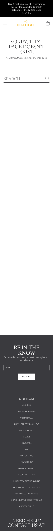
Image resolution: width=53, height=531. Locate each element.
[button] (5, 23)
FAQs (26, 449)
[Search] (47, 78)
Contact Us (26, 443)
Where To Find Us (26, 506)
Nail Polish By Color (26, 411)
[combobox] (26, 79)
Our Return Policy (26, 468)
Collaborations (26, 430)
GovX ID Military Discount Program (26, 500)
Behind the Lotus (26, 399)
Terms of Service (26, 455)
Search (26, 437)
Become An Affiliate (26, 474)
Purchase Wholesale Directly (26, 487)
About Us (26, 405)
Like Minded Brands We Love (26, 424)
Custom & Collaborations (26, 493)
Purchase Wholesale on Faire (26, 481)
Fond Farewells (26, 418)
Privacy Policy (26, 462)
